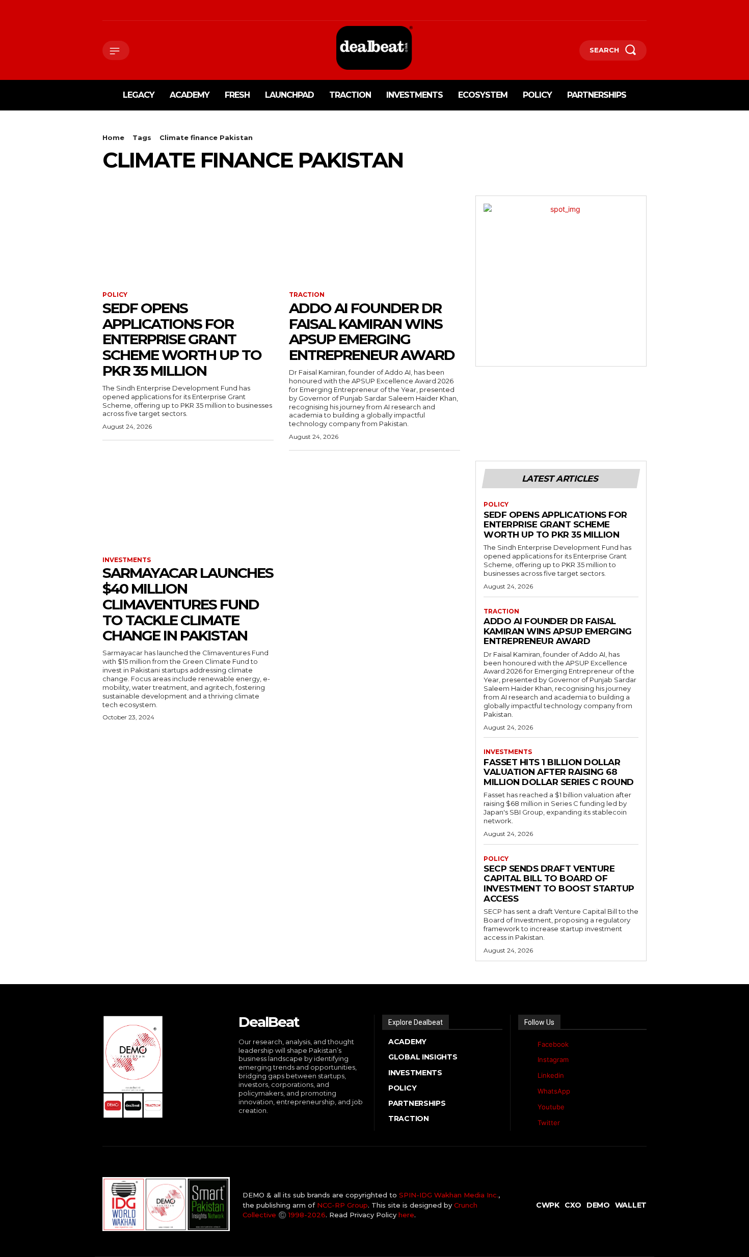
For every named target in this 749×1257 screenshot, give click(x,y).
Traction (307, 294)
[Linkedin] (135, 10)
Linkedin (551, 1075)
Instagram (553, 1059)
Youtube (551, 1107)
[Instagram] (119, 10)
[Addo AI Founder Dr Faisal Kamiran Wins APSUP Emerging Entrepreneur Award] (374, 238)
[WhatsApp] (166, 10)
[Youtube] (182, 10)
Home (113, 137)
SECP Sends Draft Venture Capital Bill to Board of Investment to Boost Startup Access (559, 883)
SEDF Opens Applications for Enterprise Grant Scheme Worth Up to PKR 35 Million (181, 339)
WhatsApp (554, 1091)
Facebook (553, 1044)
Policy (114, 294)
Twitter (549, 1123)
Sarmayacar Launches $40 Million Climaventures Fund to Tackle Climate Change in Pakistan (187, 604)
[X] (150, 10)
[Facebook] (103, 10)
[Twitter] (526, 1123)
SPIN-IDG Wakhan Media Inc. (448, 1195)
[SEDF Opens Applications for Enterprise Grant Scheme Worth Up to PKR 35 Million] (188, 238)
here (406, 1215)
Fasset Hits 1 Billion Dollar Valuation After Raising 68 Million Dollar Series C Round (559, 772)
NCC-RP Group (342, 1205)
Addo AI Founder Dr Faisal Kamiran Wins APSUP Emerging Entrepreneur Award (371, 331)
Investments (126, 560)
